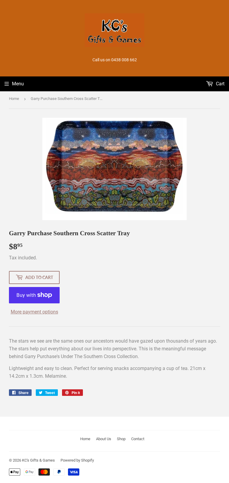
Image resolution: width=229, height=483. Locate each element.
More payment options (34, 312)
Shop (121, 439)
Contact (137, 439)
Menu (18, 84)
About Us (103, 439)
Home (14, 98)
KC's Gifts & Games (38, 460)
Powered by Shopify (77, 460)
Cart (220, 84)
